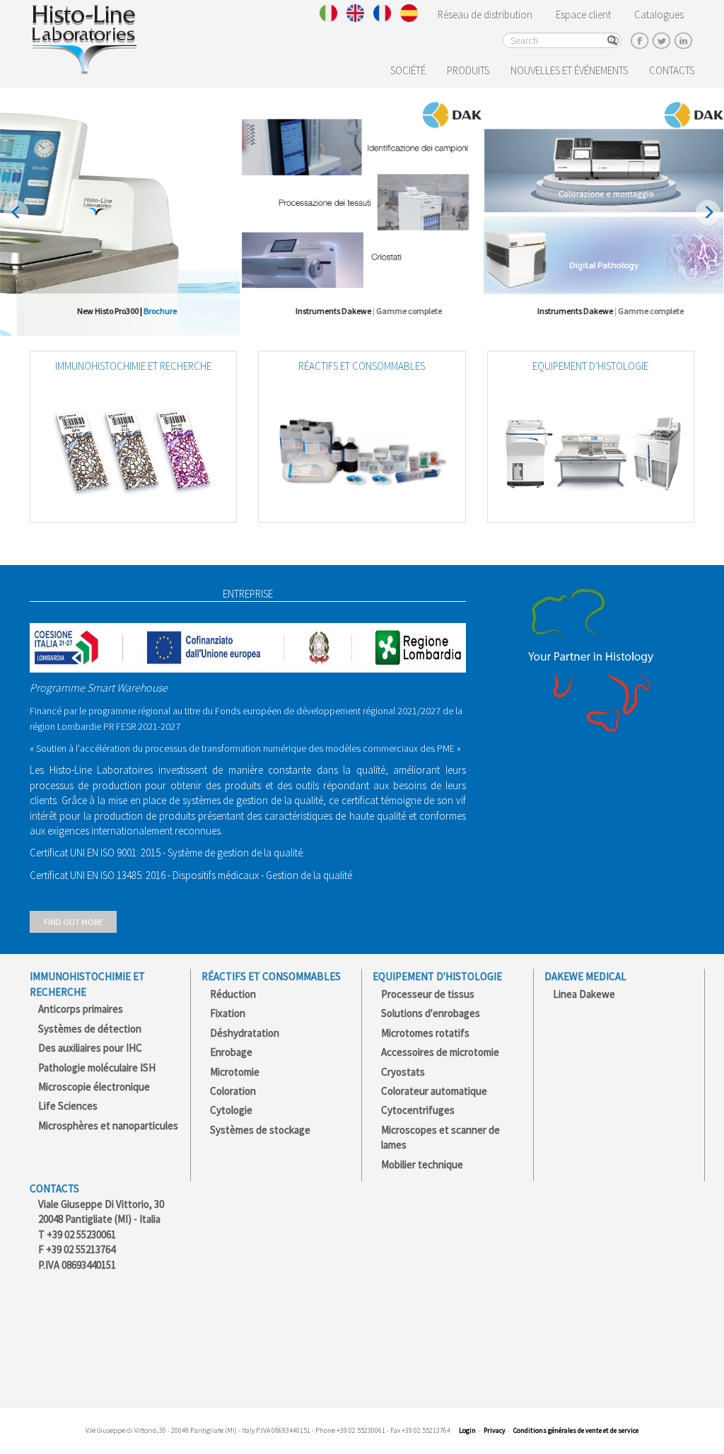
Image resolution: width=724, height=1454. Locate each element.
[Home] (84, 36)
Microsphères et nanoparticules (108, 1125)
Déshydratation (244, 1033)
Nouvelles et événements (569, 70)
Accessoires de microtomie (440, 1052)
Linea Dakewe (584, 994)
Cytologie (231, 1110)
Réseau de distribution (485, 14)
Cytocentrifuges (418, 1110)
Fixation (227, 1013)
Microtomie (234, 1071)
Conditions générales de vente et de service (575, 1430)
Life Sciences (68, 1105)
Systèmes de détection (89, 1028)
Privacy (495, 1430)
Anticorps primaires (80, 1009)
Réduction (233, 994)
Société (408, 70)
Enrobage (231, 1052)
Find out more (73, 922)
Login (467, 1430)
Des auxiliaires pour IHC (90, 1047)
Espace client (583, 14)
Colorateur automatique (434, 1091)
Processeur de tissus (427, 994)
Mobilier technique (422, 1164)
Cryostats (403, 1071)
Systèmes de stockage (260, 1129)
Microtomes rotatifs (425, 1033)
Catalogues (659, 14)
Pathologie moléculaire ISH (97, 1067)
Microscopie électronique (94, 1086)
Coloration (233, 1091)
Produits (468, 70)
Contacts (671, 70)
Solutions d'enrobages (430, 1013)
